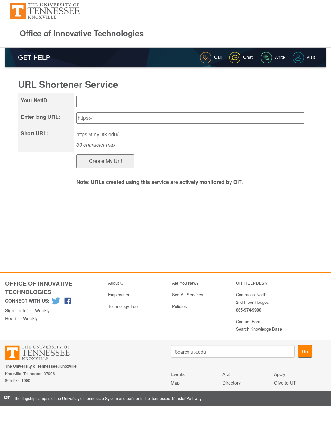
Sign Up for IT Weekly (27, 310)
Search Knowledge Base (259, 329)
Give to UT (285, 382)
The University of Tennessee (41, 354)
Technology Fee (123, 306)
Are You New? (185, 283)
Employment (120, 295)
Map (175, 382)
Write (279, 57)
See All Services (187, 295)
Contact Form (249, 321)
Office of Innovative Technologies (82, 33)
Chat (248, 57)
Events (178, 374)
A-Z (226, 374)
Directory (231, 382)
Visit (310, 57)
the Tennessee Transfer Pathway (172, 398)
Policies (179, 306)
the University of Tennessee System (87, 398)
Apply (279, 374)
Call (218, 57)
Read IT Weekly (21, 318)
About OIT (117, 283)
